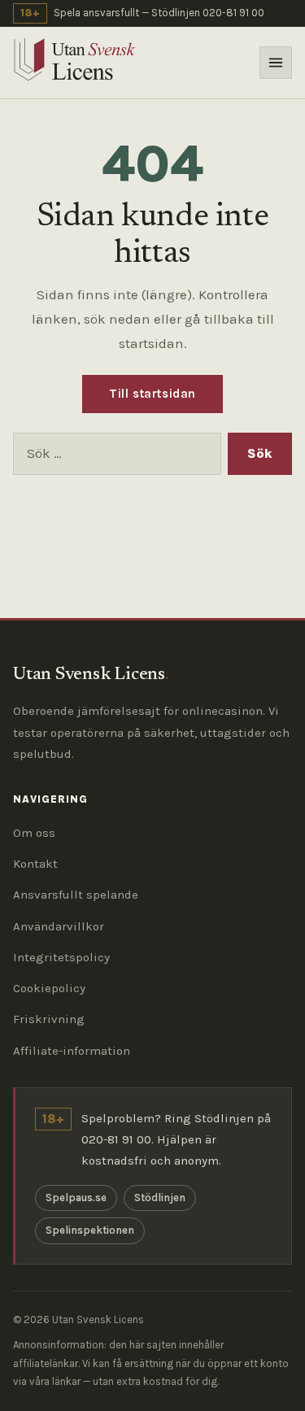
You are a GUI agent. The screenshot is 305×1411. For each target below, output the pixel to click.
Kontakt (35, 863)
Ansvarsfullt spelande (75, 894)
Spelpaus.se (76, 1197)
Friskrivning (49, 1019)
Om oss (34, 832)
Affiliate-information (71, 1050)
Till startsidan (152, 393)
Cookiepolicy (49, 988)
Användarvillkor (58, 926)
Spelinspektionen (90, 1230)
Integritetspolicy (61, 957)
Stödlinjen (159, 1197)
